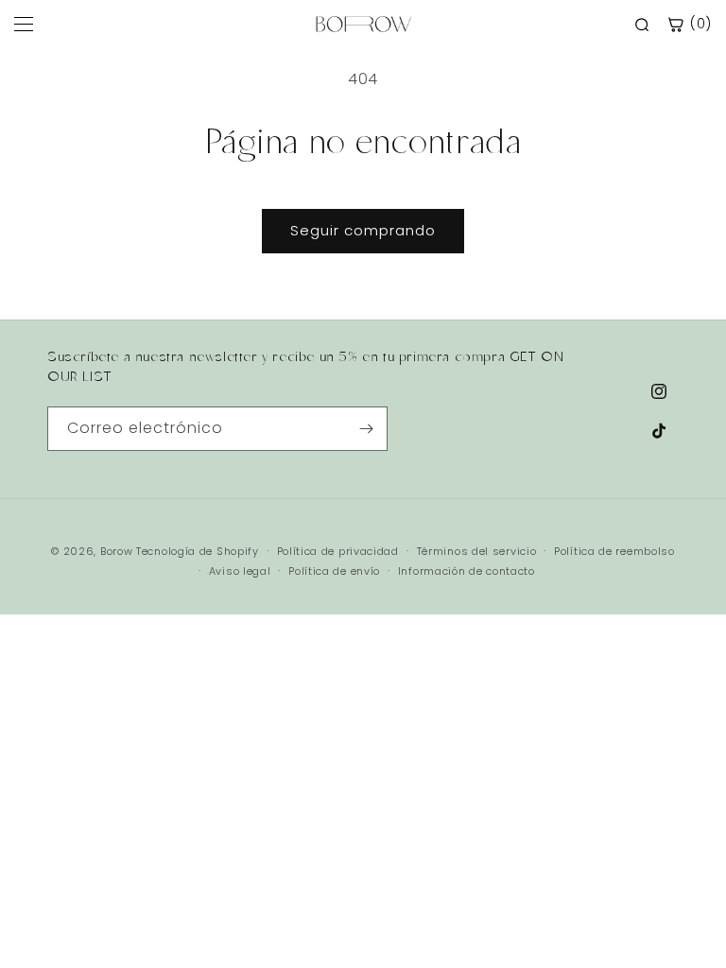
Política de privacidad (338, 551)
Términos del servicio (477, 551)
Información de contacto (466, 571)
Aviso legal (240, 571)
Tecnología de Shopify (197, 551)
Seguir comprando (363, 230)
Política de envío (334, 571)
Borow (116, 551)
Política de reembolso (614, 551)
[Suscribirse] (366, 428)
